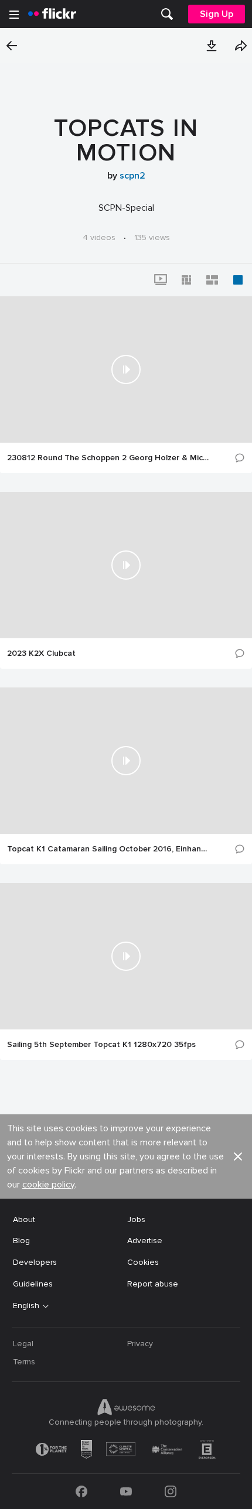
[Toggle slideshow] (161, 280)
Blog (21, 1240)
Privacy (140, 1344)
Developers (35, 1262)
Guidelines (33, 1284)
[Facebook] (81, 1491)
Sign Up (216, 14)
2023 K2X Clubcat (41, 653)
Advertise (144, 1240)
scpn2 (132, 176)
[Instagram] (171, 1491)
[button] (211, 45)
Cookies (143, 1262)
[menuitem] (167, 14)
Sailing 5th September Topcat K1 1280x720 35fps (101, 1044)
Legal (23, 1344)
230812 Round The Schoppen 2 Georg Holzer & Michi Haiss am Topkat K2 (108, 458)
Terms (24, 1362)
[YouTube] (126, 1491)
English (26, 1305)
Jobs (136, 1219)
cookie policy (48, 1184)
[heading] (52, 14)
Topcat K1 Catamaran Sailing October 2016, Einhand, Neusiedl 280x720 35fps (108, 849)
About (24, 1219)
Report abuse (152, 1284)
